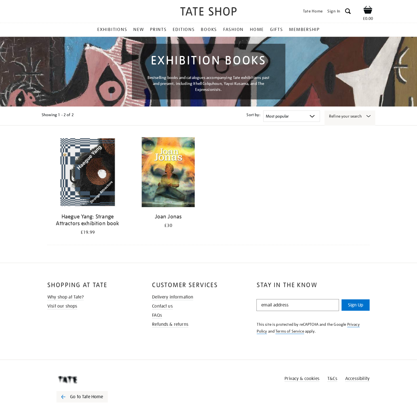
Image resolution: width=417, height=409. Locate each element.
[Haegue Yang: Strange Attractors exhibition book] (88, 173)
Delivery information (172, 297)
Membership (304, 29)
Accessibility (357, 378)
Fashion (233, 29)
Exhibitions (112, 29)
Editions (184, 29)
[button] (348, 12)
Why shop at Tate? (65, 297)
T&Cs (332, 378)
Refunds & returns (170, 324)
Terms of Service (289, 331)
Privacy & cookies (302, 378)
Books (209, 29)
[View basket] (368, 11)
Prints (158, 29)
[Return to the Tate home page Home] (208, 12)
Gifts (276, 29)
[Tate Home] (92, 380)
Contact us (162, 306)
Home (257, 29)
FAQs (157, 315)
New (138, 29)
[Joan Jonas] (168, 173)
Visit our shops (62, 306)
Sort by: (253, 114)
